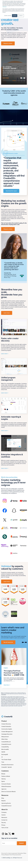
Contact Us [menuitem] (4, 820)
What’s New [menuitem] (4, 739)
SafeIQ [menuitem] (3, 752)
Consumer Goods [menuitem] (6, 784)
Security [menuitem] (3, 822)
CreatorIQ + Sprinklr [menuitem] (6, 767)
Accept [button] (14, 15)
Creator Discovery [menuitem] (6, 724)
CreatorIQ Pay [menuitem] (5, 747)
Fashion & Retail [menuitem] (5, 776)
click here (4, 6)
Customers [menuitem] (5, 771)
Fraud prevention (17, 854)
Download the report (8, 78)
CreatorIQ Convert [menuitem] (6, 744)
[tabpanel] (14, 67)
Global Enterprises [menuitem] (6, 786)
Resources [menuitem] (4, 795)
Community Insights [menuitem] (6, 729)
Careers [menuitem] (3, 815)
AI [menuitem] (2, 757)
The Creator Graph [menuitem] (6, 759)
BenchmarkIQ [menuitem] (5, 749)
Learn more (7, 313)
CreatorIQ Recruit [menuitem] (6, 742)
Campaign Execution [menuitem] (6, 734)
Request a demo (8, 43)
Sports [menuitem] (3, 781)
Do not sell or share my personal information (12, 853)
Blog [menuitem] (2, 798)
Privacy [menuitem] (3, 825)
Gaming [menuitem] (3, 779)
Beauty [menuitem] (3, 774)
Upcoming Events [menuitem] (6, 803)
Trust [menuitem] (2, 762)
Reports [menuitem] (3, 800)
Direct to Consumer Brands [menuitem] (8, 791)
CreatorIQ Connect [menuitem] (6, 806)
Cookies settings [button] (7, 15)
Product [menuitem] (4, 721)
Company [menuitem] (3, 812)
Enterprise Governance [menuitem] (7, 764)
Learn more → (4, 353)
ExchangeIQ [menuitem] (4, 754)
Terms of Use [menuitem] (4, 827)
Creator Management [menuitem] (7, 731)
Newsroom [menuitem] (4, 817)
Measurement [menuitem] (5, 736)
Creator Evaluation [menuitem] (6, 726)
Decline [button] (21, 15)
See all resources (8, 642)
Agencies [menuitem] (3, 789)
